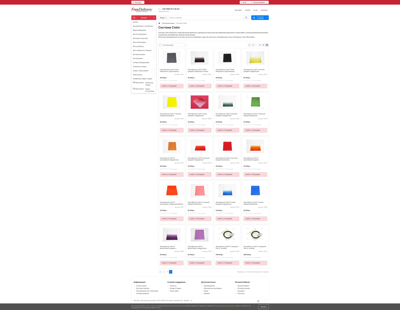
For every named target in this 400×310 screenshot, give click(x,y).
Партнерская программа (213, 288)
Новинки (207, 293)
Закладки (241, 291)
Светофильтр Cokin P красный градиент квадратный (198, 159)
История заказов (244, 288)
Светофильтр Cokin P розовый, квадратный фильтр (199, 203)
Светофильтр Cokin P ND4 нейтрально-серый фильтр (169, 70)
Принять (264, 307)
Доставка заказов (142, 288)
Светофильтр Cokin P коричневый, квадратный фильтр (169, 159)
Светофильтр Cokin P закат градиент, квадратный (197, 114)
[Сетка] (263, 45)
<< (160, 272)
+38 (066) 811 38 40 (170, 9)
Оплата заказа (141, 286)
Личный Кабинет (243, 286)
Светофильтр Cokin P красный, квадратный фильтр (227, 159)
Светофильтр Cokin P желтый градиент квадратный (253, 70)
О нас (256, 10)
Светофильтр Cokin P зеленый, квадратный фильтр (254, 114)
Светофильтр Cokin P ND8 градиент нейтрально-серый (198, 70)
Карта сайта (174, 291)
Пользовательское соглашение (147, 291)
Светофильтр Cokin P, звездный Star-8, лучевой (254, 247)
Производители (209, 286)
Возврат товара (175, 288)
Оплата (247, 10)
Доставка (238, 10)
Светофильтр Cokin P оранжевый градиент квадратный (251, 159)
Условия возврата (142, 293)
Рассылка (241, 293)
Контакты (264, 10)
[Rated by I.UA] (261, 301)
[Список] (260, 45)
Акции (206, 291)
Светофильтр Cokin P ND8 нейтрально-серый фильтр (225, 70)
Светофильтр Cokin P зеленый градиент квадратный (226, 114)
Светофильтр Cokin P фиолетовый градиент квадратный (168, 247)
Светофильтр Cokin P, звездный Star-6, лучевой (227, 247)
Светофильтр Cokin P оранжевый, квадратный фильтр (171, 203)
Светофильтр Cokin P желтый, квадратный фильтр (170, 114)
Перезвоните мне (164, 11)
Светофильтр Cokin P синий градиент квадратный (225, 203)
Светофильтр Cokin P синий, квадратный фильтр (253, 203)
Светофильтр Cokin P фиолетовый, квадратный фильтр (197, 247)
